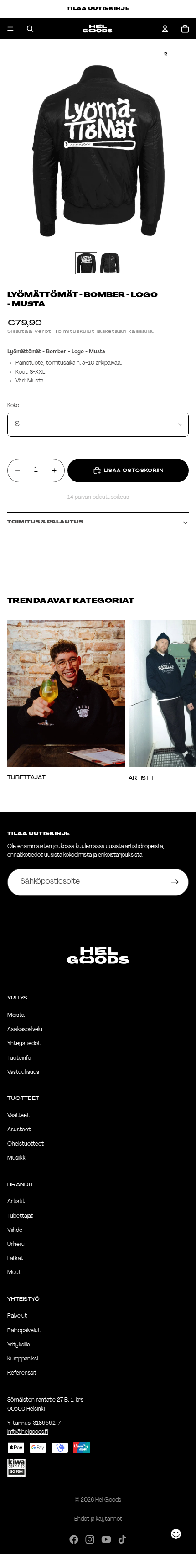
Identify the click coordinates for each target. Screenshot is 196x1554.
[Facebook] (73, 1539)
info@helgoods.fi (27, 1431)
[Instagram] (89, 1539)
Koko (13, 405)
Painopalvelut (23, 1330)
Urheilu (16, 1244)
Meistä (16, 1015)
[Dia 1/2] (86, 263)
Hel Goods (108, 1500)
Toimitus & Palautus (45, 522)
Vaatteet (18, 1115)
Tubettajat (20, 1216)
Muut (14, 1273)
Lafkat (15, 1258)
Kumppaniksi (22, 1359)
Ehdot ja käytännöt (98, 1519)
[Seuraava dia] (179, 700)
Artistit (16, 1201)
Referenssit (21, 1373)
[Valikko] (10, 28)
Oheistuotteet (25, 1144)
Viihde (14, 1230)
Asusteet (19, 1130)
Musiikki (16, 1158)
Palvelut (17, 1316)
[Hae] (30, 29)
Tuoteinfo (19, 1058)
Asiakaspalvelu (24, 1029)
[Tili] (165, 29)
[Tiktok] (122, 1539)
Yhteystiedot (23, 1043)
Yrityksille (18, 1344)
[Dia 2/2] (110, 263)
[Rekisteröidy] (175, 882)
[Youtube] (106, 1539)
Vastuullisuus (23, 1072)
